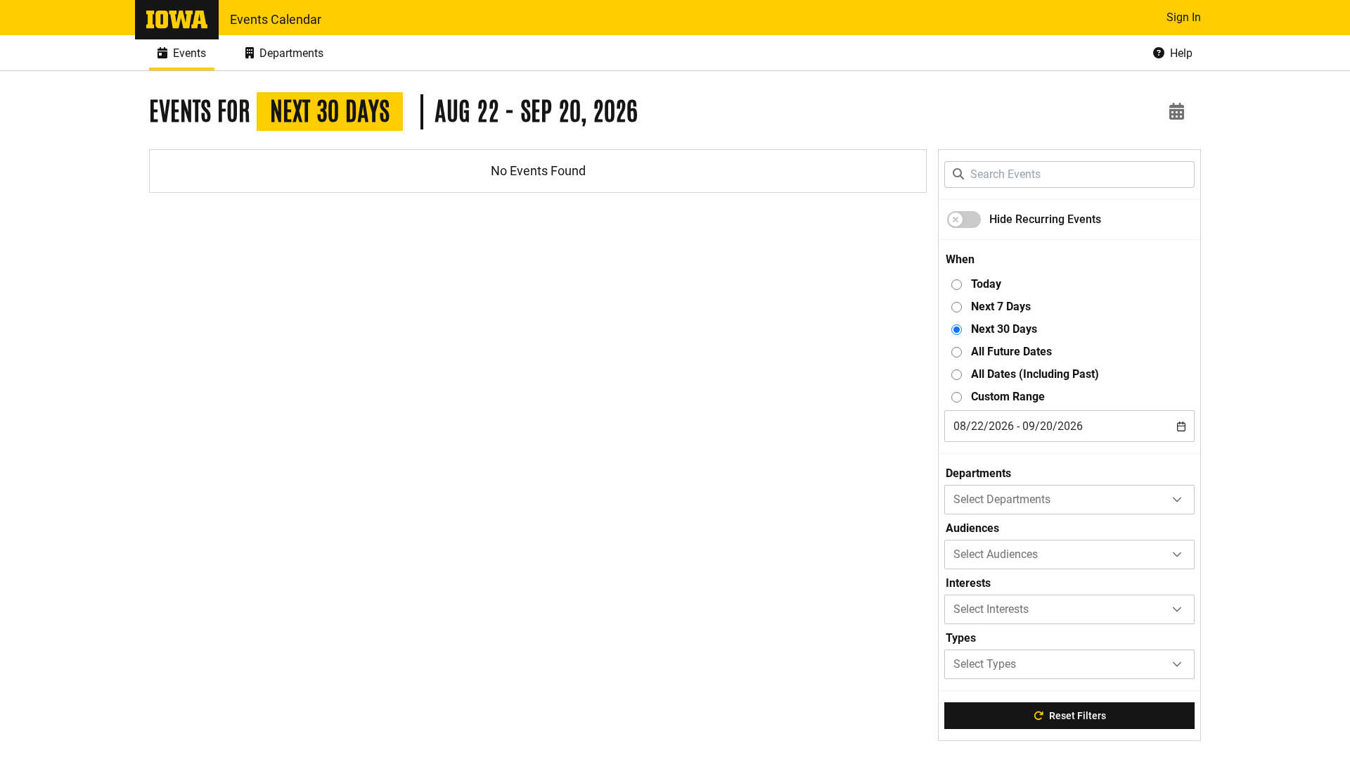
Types (961, 638)
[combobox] (1069, 426)
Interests (968, 583)
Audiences (972, 528)
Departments (978, 473)
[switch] (964, 219)
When (960, 259)
